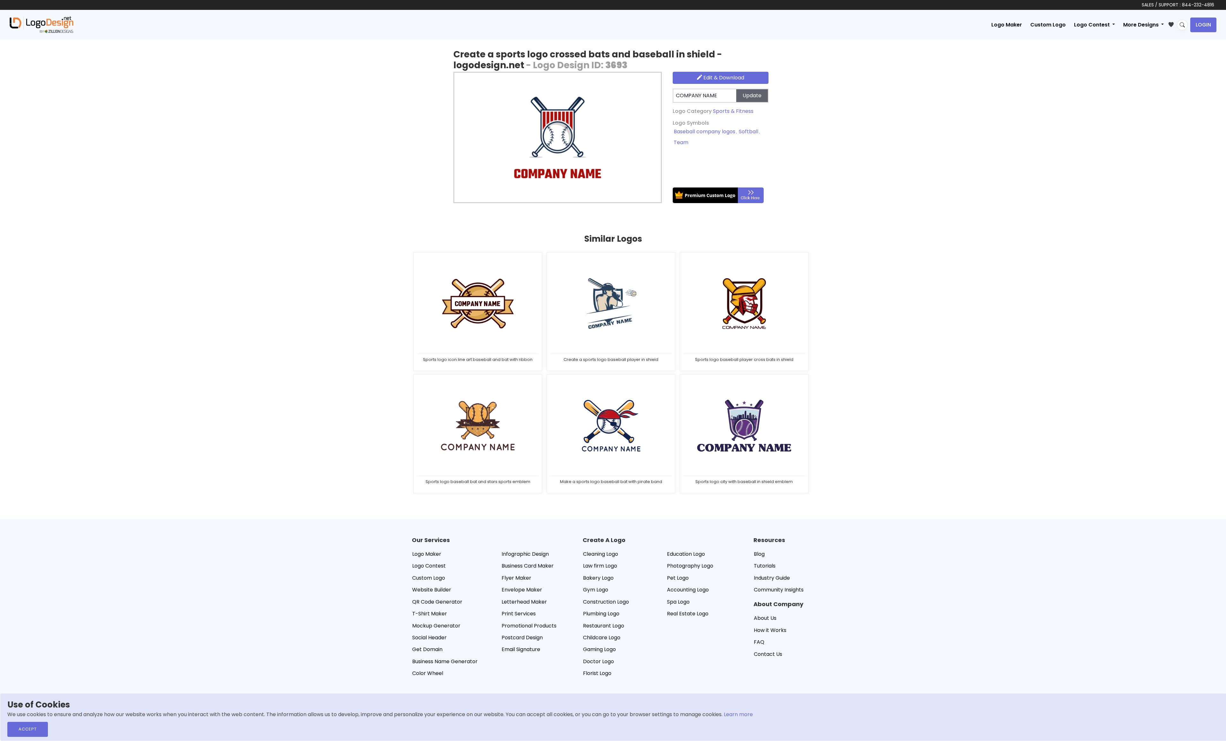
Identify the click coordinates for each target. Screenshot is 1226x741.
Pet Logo (678, 578)
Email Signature (521, 649)
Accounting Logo (688, 589)
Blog (759, 554)
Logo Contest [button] (1092, 24)
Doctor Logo (598, 661)
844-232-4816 (1198, 5)
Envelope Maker (522, 589)
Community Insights (779, 589)
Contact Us (768, 654)
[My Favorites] (1172, 23)
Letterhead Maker (524, 601)
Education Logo (686, 554)
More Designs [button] (1141, 24)
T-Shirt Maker (429, 613)
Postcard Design (522, 637)
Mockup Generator (436, 625)
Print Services (519, 613)
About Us (765, 618)
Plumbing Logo (601, 613)
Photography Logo (690, 565)
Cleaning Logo (600, 554)
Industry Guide (772, 578)
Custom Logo (1048, 24)
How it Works (770, 630)
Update (752, 95)
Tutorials (765, 565)
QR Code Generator (437, 601)
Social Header (429, 637)
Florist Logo (597, 673)
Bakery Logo (598, 578)
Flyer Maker (516, 578)
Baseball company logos (704, 131)
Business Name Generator (445, 661)
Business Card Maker (528, 565)
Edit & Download (723, 77)
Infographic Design (525, 554)
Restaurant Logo (603, 625)
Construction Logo (606, 601)
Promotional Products (529, 625)
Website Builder (431, 589)
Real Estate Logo (687, 613)
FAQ (759, 642)
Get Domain (427, 649)
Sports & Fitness (733, 111)
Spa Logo (678, 601)
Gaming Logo (599, 649)
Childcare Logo (601, 637)
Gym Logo (595, 589)
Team (681, 142)
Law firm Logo (600, 565)
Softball (748, 131)
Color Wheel (427, 673)
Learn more (738, 714)
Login (1203, 24)
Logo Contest (429, 565)
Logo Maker (1006, 24)
